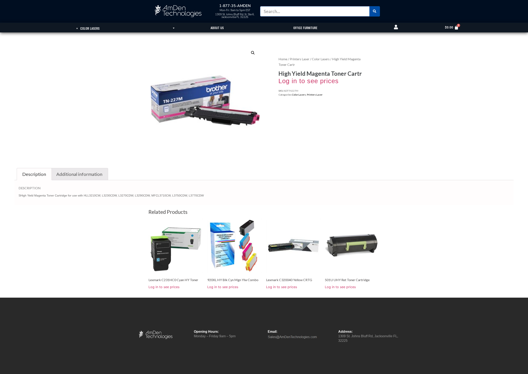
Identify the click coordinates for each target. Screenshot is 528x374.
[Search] (374, 11)
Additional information (79, 174)
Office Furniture (305, 27)
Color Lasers (321, 59)
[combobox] (88, 28)
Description (34, 174)
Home (282, 59)
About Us (217, 27)
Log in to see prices (308, 81)
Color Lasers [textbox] (88, 28)
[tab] (34, 174)
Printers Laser (299, 59)
